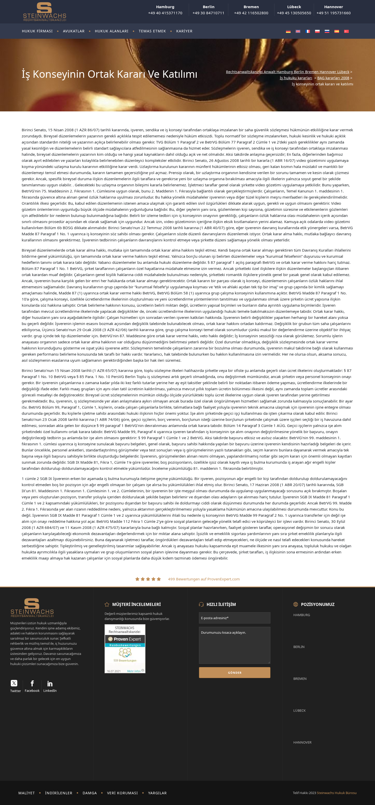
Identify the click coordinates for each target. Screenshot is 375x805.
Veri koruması (122, 792)
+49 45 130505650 (294, 9)
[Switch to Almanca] (288, 31)
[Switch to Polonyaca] (317, 31)
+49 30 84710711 (208, 9)
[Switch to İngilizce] (298, 31)
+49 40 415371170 (165, 9)
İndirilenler (58, 792)
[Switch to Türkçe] (346, 31)
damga (90, 792)
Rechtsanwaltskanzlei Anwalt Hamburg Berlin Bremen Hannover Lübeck (287, 72)
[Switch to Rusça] (327, 31)
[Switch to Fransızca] (307, 31)
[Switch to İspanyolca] (337, 31)
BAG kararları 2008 (333, 78)
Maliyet (26, 792)
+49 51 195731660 (334, 9)
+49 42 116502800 (251, 9)
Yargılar (157, 792)
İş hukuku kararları (296, 78)
